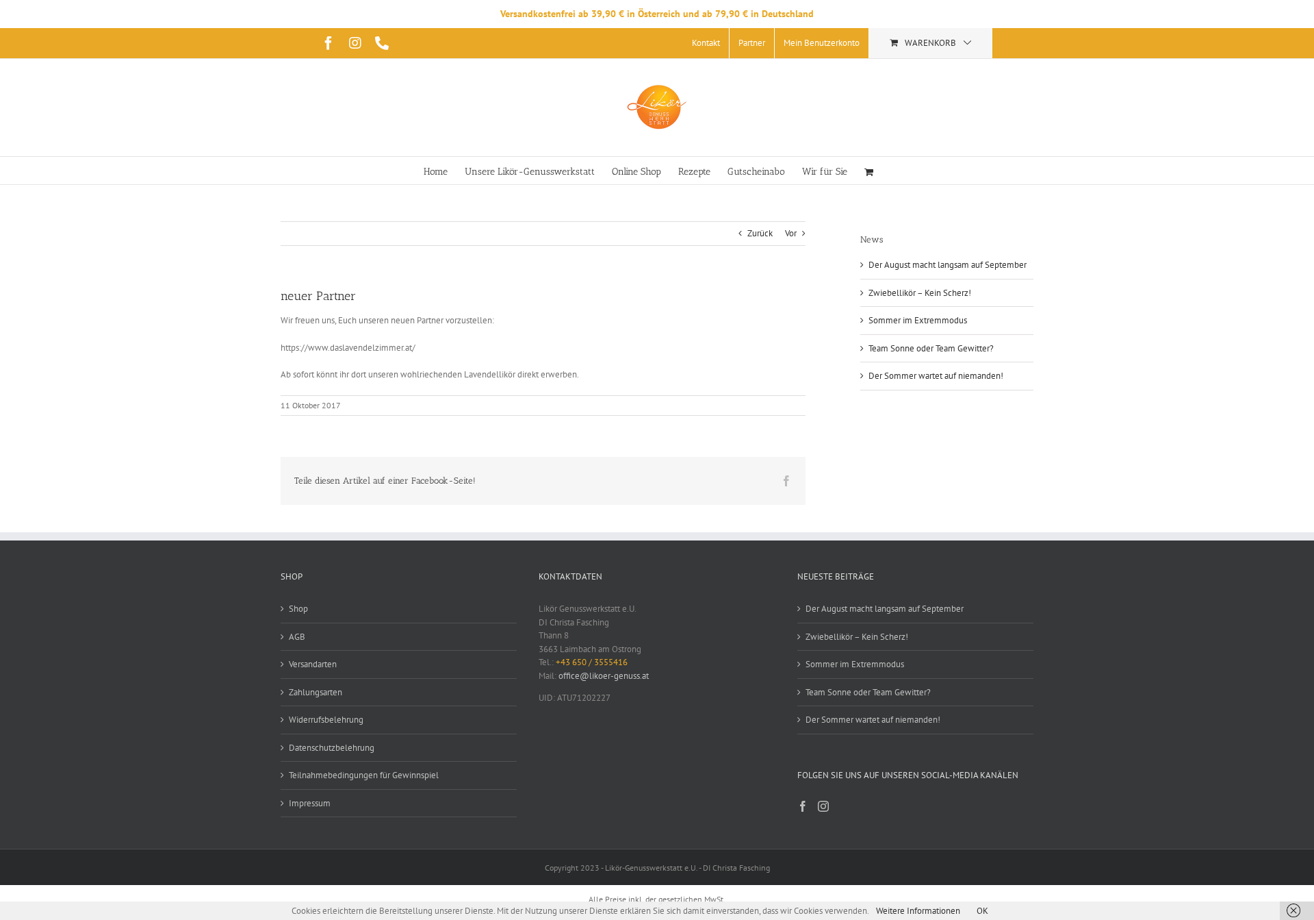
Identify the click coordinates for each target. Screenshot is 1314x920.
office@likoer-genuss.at (603, 676)
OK (982, 911)
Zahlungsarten (315, 692)
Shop (298, 608)
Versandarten (313, 664)
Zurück (760, 233)
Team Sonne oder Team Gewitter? (931, 348)
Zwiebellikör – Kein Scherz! (919, 293)
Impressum (310, 803)
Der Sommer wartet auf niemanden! (935, 376)
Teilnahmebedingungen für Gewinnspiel (364, 775)
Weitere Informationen (918, 911)
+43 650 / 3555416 (592, 662)
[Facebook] (802, 806)
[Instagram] (823, 806)
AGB (297, 637)
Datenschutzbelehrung (331, 748)
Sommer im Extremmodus (917, 320)
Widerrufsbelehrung (326, 719)
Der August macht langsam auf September (947, 265)
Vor (791, 233)
